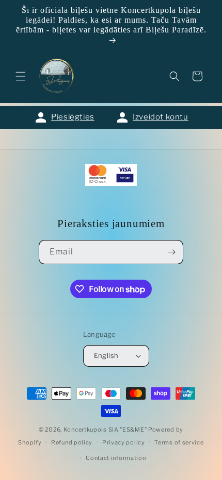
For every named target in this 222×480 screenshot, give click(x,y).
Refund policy (71, 442)
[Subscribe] (171, 252)
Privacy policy (123, 442)
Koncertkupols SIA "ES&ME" (105, 429)
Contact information (116, 457)
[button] (20, 76)
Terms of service (178, 442)
